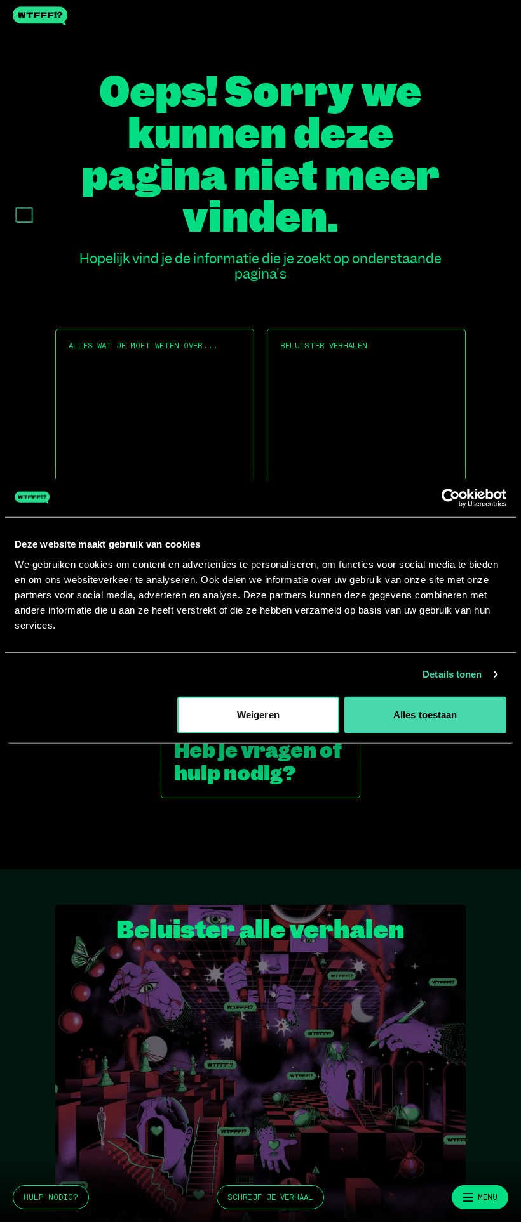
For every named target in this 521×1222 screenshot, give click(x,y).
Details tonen (452, 674)
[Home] (260, 15)
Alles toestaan (425, 714)
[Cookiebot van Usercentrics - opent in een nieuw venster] (450, 498)
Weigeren (258, 714)
